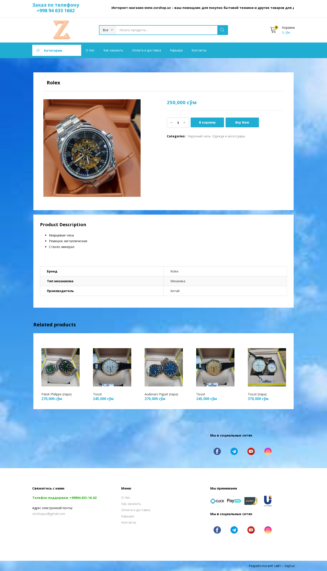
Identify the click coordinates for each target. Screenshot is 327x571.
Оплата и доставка (146, 50)
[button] (107, 30)
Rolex (174, 271)
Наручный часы (199, 136)
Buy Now (242, 122)
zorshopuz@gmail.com (48, 514)
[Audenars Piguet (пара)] (164, 367)
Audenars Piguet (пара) (161, 394)
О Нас (90, 50)
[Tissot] (112, 367)
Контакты (199, 50)
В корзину (207, 122)
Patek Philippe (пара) (56, 394)
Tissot (97, 394)
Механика (177, 281)
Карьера (176, 50)
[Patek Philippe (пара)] (60, 367)
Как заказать (113, 50)
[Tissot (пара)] (267, 367)
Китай (175, 291)
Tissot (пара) (257, 394)
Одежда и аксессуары (228, 136)
